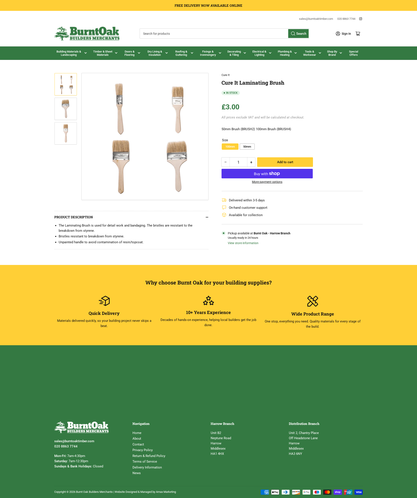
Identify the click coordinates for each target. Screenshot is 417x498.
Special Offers (353, 53)
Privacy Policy (142, 450)
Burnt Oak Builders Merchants (94, 491)
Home (136, 433)
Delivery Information (147, 467)
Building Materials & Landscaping (68, 53)
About (136, 438)
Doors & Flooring (129, 53)
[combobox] (224, 33)
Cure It (226, 75)
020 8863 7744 (346, 18)
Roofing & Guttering (181, 53)
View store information (243, 243)
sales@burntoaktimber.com (316, 18)
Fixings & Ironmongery (208, 53)
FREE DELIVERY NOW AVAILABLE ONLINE (208, 5)
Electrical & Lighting (259, 53)
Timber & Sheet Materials (102, 53)
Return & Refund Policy (148, 456)
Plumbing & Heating (285, 53)
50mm (247, 146)
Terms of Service (144, 461)
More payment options (267, 182)
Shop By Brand (332, 53)
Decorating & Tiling (234, 53)
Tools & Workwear (309, 53)
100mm (230, 146)
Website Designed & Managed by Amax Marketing (145, 491)
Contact (138, 444)
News (136, 473)
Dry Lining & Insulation (154, 53)
